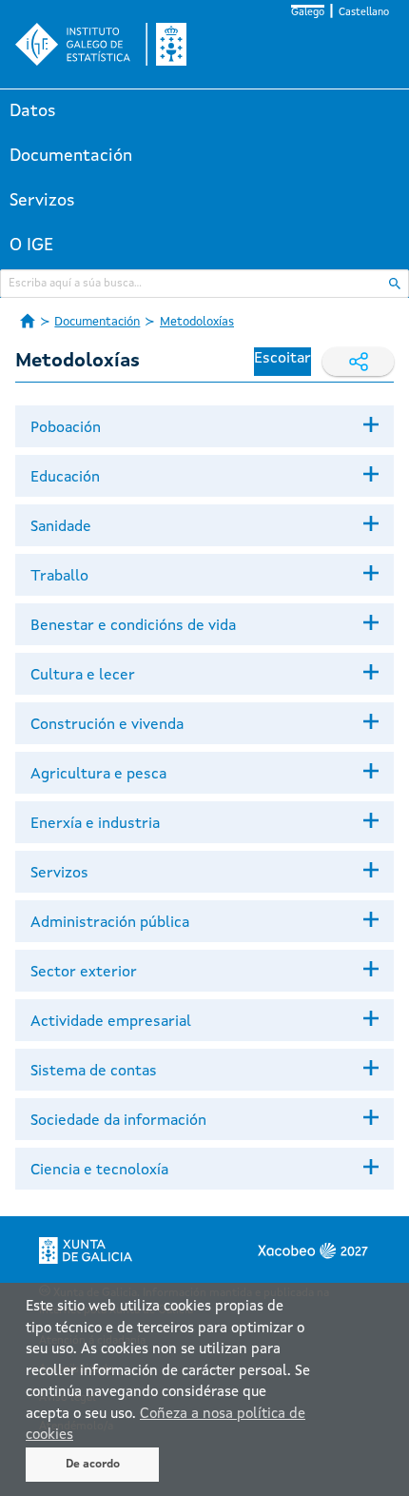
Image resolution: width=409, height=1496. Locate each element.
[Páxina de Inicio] (27, 320)
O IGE (31, 245)
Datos (33, 111)
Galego (307, 13)
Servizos (42, 200)
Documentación (71, 156)
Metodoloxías (197, 322)
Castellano (364, 13)
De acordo (93, 1464)
